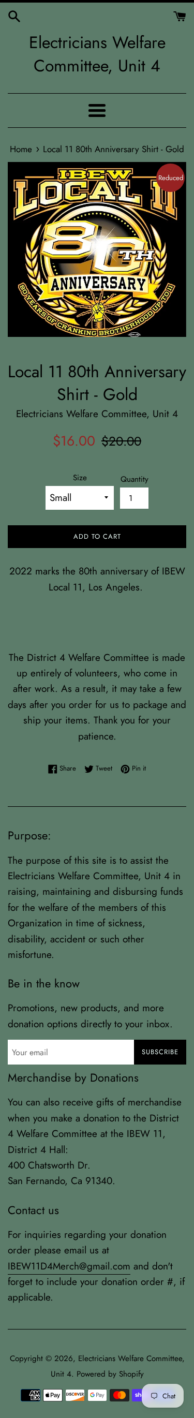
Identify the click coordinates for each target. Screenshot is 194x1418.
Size (80, 477)
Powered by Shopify (110, 1374)
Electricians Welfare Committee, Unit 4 (97, 54)
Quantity (134, 479)
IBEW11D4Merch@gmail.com (69, 1266)
